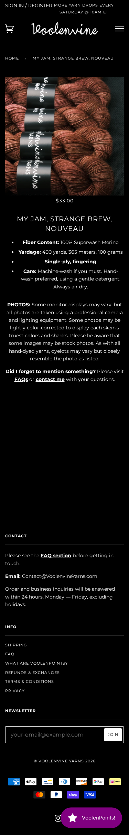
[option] (64, 136)
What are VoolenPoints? (36, 663)
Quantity (64, 393)
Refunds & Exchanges (32, 672)
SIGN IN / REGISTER (28, 5)
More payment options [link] (64, 467)
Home (12, 58)
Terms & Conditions (29, 681)
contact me (50, 379)
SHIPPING (16, 645)
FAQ (9, 654)
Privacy (15, 690)
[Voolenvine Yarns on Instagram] (58, 819)
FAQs (21, 379)
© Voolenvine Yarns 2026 (65, 761)
